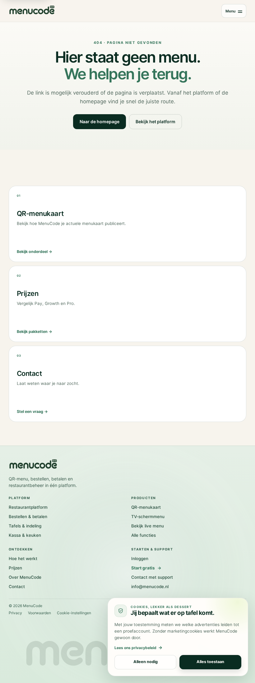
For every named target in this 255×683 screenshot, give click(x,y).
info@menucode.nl (150, 586)
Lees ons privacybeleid (138, 647)
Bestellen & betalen (28, 516)
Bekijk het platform (155, 121)
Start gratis (146, 567)
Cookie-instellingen (74, 612)
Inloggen (139, 558)
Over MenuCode (25, 577)
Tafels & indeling (25, 525)
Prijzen (15, 567)
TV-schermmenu (148, 516)
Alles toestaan (210, 662)
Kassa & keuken (25, 535)
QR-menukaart (146, 507)
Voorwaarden (39, 612)
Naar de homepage (99, 121)
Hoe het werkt (23, 558)
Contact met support (152, 577)
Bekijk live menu (147, 525)
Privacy (15, 612)
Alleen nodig (145, 662)
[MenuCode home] (32, 11)
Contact (17, 586)
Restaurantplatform (28, 507)
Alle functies (143, 535)
